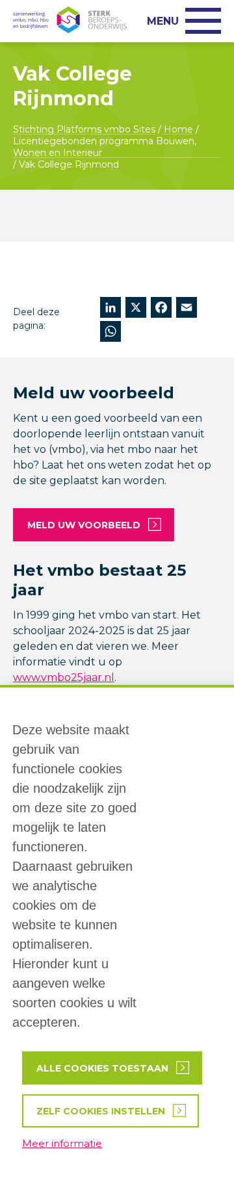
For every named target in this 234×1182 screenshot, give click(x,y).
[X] (135, 309)
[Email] (186, 309)
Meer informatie (62, 1143)
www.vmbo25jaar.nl (63, 677)
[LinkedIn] (110, 309)
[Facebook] (161, 309)
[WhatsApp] (110, 333)
